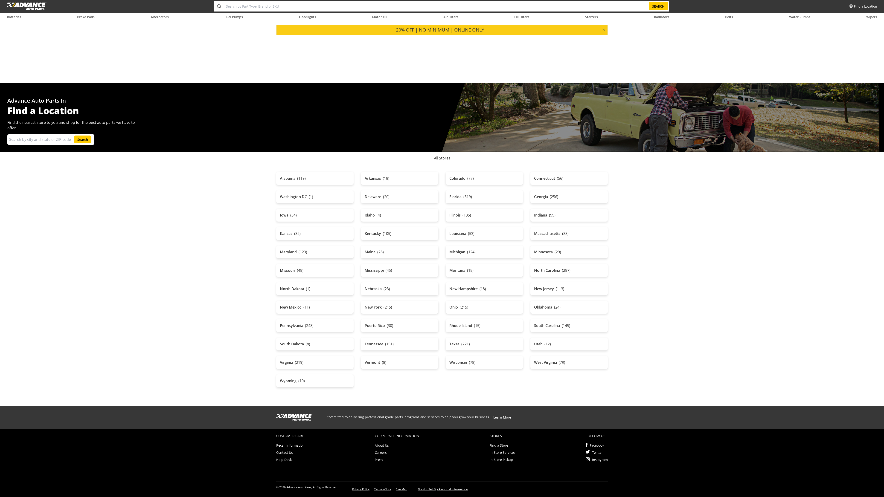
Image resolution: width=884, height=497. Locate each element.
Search (658, 6)
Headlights (307, 17)
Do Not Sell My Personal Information (443, 489)
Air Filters (450, 17)
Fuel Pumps (234, 17)
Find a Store (499, 445)
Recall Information (290, 445)
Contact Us (284, 452)
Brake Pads (86, 17)
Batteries (14, 17)
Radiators (661, 17)
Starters (591, 17)
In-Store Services (502, 452)
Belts (729, 17)
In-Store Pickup (501, 459)
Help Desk (284, 459)
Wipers (871, 17)
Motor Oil (379, 17)
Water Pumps (799, 17)
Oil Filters (521, 17)
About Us (382, 445)
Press (379, 459)
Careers (381, 452)
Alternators (160, 17)
